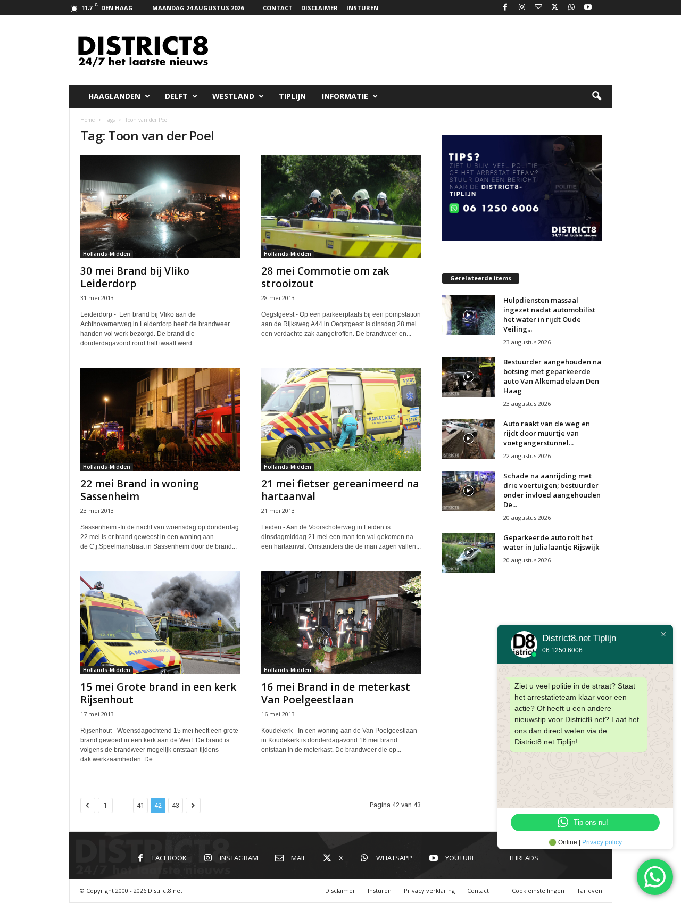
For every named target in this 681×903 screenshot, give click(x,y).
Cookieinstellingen (538, 890)
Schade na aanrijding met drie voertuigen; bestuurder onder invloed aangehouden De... (552, 490)
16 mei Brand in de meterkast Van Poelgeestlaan (335, 693)
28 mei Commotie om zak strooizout (325, 277)
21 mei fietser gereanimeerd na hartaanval (340, 490)
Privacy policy (602, 842)
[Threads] (604, 7)
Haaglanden (114, 96)
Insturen (362, 8)
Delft (176, 96)
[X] (555, 7)
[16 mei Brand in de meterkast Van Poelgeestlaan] (341, 622)
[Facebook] (505, 7)
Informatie (345, 96)
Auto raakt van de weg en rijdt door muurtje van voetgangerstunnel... (546, 433)
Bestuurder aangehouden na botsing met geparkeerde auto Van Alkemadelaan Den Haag (552, 376)
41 (140, 805)
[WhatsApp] (571, 7)
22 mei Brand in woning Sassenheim (139, 490)
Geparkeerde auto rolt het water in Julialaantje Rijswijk (551, 542)
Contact (278, 8)
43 (175, 805)
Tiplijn (292, 96)
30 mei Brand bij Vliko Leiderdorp (134, 277)
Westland (233, 96)
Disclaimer (319, 8)
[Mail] (538, 7)
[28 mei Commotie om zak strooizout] (341, 206)
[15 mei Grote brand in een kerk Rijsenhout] (160, 622)
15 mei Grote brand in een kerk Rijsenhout (158, 693)
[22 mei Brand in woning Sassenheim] (160, 419)
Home (87, 119)
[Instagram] (522, 7)
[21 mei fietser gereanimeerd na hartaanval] (341, 419)
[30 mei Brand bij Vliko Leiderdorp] (160, 206)
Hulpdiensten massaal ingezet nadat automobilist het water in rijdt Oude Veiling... (549, 314)
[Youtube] (588, 7)
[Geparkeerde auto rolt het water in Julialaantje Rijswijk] (468, 553)
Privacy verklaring (429, 890)
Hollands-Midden (106, 254)
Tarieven (589, 890)
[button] (596, 96)
